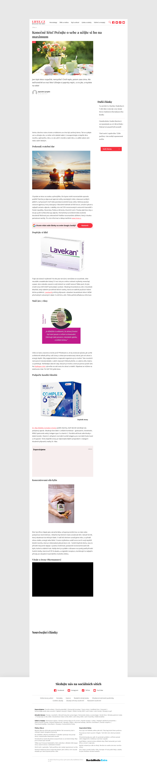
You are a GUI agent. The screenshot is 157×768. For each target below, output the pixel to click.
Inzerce (68, 698)
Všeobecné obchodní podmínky (103, 698)
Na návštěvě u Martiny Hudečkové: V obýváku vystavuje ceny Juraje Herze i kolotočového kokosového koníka (55, 735)
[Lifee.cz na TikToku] (120, 23)
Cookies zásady (58, 701)
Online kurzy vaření (46, 698)
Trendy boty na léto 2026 (43, 717)
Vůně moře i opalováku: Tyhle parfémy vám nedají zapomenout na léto (111, 136)
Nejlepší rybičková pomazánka (106, 720)
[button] (109, 22)
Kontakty (59, 698)
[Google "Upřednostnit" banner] (62, 228)
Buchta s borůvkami (93, 722)
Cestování (103, 709)
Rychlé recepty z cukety (88, 720)
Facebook (60, 690)
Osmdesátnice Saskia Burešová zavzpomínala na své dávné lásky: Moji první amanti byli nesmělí (111, 124)
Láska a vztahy (86, 22)
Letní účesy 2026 (78, 717)
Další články (107, 149)
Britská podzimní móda (115, 715)
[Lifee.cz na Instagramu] (117, 23)
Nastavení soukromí (94, 701)
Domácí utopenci (105, 722)
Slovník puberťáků (61, 709)
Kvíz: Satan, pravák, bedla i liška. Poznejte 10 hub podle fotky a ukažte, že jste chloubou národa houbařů (100, 750)
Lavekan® (48, 292)
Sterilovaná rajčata (51, 720)
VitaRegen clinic (40, 366)
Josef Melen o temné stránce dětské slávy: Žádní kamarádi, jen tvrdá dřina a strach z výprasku (100, 742)
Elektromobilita (99, 717)
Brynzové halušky (80, 722)
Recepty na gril (107, 711)
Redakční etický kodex (81, 698)
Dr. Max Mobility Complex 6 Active (44, 428)
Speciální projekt (44, 92)
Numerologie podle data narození (45, 711)
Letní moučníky (89, 717)
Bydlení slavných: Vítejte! (64, 711)
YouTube (100, 690)
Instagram (74, 690)
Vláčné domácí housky (41, 722)
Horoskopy (53, 22)
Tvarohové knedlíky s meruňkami (45, 724)
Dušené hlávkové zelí (56, 722)
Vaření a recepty (99, 22)
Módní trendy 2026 (79, 711)
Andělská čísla (95, 709)
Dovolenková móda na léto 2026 (62, 717)
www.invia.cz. (76, 218)
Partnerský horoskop (74, 709)
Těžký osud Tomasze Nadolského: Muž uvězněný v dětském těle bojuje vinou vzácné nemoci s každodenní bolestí (56, 744)
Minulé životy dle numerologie (68, 715)
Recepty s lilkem (68, 722)
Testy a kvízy (85, 709)
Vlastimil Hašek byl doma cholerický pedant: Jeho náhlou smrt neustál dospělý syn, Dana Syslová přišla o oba (56, 750)
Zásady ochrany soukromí (75, 701)
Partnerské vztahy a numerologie (88, 715)
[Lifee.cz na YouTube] (123, 23)
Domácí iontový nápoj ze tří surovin (69, 720)
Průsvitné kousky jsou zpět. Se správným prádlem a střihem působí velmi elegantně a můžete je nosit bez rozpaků (99, 738)
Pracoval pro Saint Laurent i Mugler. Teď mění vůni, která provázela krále (99, 733)
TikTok (87, 690)
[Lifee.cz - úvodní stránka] (38, 23)
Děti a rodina (64, 22)
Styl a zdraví (75, 22)
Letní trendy (97, 711)
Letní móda (89, 711)
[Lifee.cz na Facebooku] (113, 23)
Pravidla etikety (49, 709)
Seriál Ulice (103, 715)
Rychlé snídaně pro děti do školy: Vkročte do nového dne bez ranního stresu (100, 746)
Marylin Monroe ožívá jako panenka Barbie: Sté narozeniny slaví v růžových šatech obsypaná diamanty (55, 731)
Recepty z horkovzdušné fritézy (65, 724)
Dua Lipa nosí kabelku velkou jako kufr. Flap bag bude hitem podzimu (100, 730)
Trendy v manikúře (51, 715)
